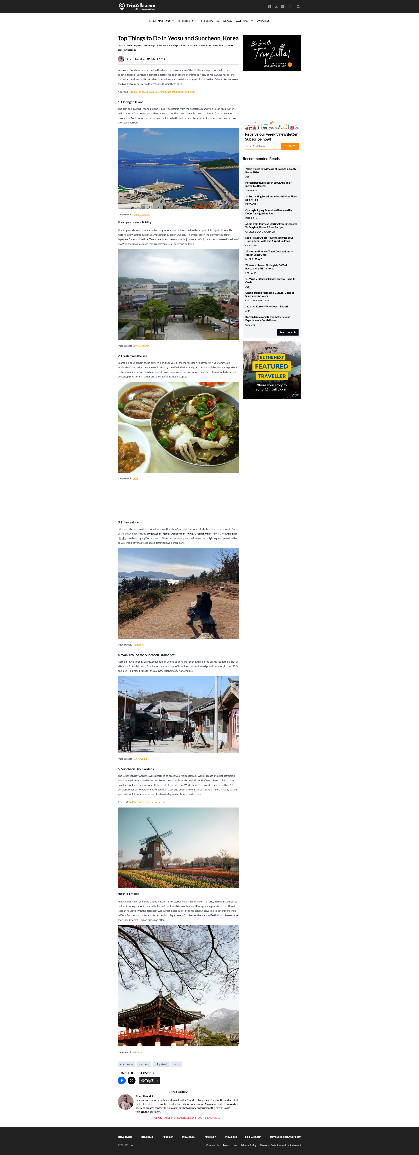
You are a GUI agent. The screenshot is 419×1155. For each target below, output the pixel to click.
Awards (263, 20)
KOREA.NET (140, 758)
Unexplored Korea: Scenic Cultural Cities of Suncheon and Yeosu (162, 91)
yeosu (176, 1064)
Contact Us (212, 1145)
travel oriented (141, 214)
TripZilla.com (125, 1136)
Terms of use (230, 1145)
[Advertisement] (178, 499)
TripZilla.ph (209, 1136)
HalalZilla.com (253, 1136)
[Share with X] (132, 1080)
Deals (227, 20)
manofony (138, 644)
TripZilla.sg (231, 1136)
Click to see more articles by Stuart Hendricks (187, 1117)
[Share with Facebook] (122, 1080)
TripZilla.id (147, 1136)
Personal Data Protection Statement (280, 1145)
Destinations (160, 20)
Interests (186, 20)
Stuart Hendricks (145, 1096)
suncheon (143, 1064)
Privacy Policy (248, 1145)
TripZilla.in (167, 1136)
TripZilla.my (188, 1136)
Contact (243, 20)
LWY (135, 478)
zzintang (137, 1051)
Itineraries (210, 20)
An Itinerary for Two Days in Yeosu (147, 801)
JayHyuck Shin (141, 345)
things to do (161, 1064)
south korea (126, 1064)
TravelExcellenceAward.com (285, 1136)
